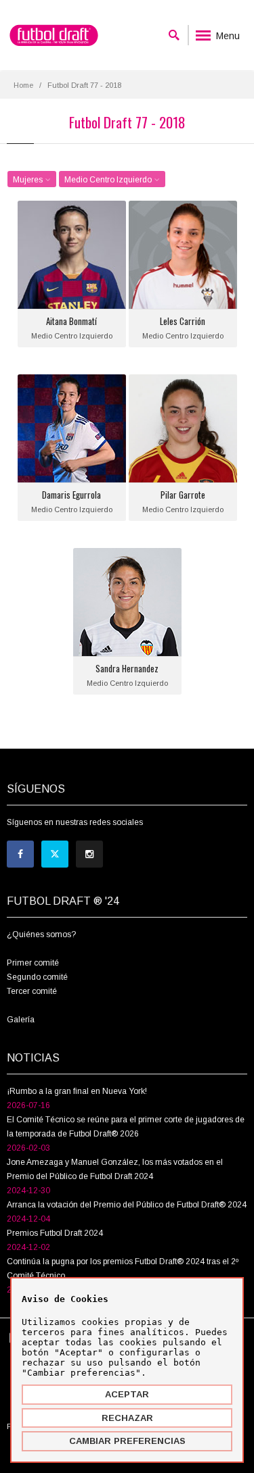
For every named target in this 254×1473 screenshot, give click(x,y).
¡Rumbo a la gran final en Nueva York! (77, 1091)
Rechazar (127, 1418)
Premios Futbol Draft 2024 (55, 1233)
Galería (21, 1019)
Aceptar (127, 1394)
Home (23, 85)
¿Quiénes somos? (41, 934)
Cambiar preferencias (127, 1441)
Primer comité (33, 963)
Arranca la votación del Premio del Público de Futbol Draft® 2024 (127, 1204)
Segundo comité (37, 977)
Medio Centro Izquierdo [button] (109, 179)
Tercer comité (32, 991)
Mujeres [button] (29, 179)
